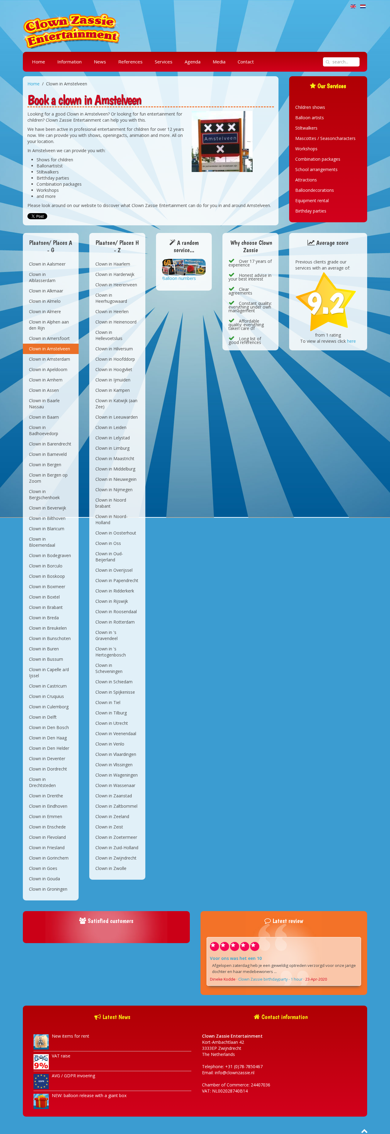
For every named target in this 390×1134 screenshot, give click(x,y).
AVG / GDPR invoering (73, 1076)
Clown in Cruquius (46, 696)
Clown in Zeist (109, 827)
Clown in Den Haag (48, 738)
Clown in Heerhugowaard (111, 298)
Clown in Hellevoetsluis (108, 335)
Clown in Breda (44, 618)
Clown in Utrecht (111, 723)
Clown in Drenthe (46, 796)
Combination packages (317, 159)
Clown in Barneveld (48, 454)
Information (69, 62)
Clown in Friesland (47, 847)
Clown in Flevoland (47, 837)
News (100, 62)
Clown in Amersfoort (49, 338)
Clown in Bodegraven (50, 555)
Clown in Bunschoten (50, 638)
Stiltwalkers (306, 128)
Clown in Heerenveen (116, 285)
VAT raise (61, 1056)
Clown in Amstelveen (49, 349)
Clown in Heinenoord (115, 322)
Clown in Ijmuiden (112, 380)
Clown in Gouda (44, 879)
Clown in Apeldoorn (48, 369)
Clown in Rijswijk (111, 601)
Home (38, 62)
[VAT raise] (41, 1061)
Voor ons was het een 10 (236, 958)
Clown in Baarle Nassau (44, 404)
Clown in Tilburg (111, 713)
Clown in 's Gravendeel (106, 635)
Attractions (306, 180)
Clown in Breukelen (48, 628)
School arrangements (316, 169)
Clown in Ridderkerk (114, 591)
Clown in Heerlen (112, 311)
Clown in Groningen (48, 889)
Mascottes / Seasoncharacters (325, 138)
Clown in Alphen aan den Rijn (49, 325)
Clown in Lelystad (112, 438)
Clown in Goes (43, 868)
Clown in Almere (45, 311)
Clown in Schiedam (114, 682)
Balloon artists (309, 117)
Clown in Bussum (46, 659)
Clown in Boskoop (47, 576)
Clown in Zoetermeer (116, 837)
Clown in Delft (43, 717)
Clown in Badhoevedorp (43, 430)
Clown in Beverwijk (47, 508)
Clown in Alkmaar (46, 291)
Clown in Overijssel (114, 570)
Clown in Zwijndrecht (115, 858)
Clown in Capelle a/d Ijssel (49, 672)
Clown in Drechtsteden (42, 782)
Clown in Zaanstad (113, 796)
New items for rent (70, 1036)
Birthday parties (310, 211)
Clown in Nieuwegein (115, 479)
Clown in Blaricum (46, 528)
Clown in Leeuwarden (116, 417)
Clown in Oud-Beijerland (109, 557)
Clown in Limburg (112, 448)
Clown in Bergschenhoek (44, 494)
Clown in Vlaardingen (115, 754)
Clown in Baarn (44, 417)
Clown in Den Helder (49, 748)
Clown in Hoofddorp (115, 359)
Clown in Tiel (107, 702)
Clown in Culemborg (49, 707)
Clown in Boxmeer (47, 586)
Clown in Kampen (112, 390)
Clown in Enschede (47, 827)
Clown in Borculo (45, 566)
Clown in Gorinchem (49, 858)
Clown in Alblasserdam (42, 277)
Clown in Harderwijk (114, 274)
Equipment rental (312, 200)
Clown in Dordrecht (48, 769)
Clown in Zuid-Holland (116, 847)
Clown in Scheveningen (108, 668)
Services (163, 62)
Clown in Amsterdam (49, 359)
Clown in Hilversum (114, 349)
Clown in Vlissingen (114, 764)
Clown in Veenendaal (115, 733)
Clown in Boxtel (44, 597)
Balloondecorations (314, 190)
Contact (246, 62)
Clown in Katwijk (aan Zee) (116, 404)
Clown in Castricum (48, 686)
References (130, 62)
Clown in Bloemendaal (42, 542)
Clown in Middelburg (115, 469)
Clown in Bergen (45, 464)
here (351, 341)
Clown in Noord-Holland (111, 519)
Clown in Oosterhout (115, 533)
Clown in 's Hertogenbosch (110, 652)
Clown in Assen (44, 390)
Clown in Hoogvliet (113, 369)
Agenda (192, 62)
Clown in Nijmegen (114, 489)
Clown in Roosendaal (116, 611)
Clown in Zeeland (112, 816)
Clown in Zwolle (110, 868)
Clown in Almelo (45, 301)
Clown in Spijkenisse (115, 692)
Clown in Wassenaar (115, 785)
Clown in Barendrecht (50, 444)
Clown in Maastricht (114, 458)
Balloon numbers (179, 278)
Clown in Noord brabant (110, 503)
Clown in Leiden (110, 427)
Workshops (306, 149)
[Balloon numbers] (184, 267)
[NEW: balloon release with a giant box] (41, 1101)
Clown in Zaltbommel (116, 806)
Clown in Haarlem (112, 264)
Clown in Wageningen (116, 775)
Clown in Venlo (109, 744)
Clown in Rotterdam (115, 622)
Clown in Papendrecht (116, 580)
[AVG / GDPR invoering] (41, 1081)
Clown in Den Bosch (49, 727)
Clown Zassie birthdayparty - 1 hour (270, 979)
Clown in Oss (108, 543)
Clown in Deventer (47, 758)
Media (219, 62)
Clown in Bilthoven (47, 518)
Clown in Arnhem (45, 380)
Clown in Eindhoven (48, 806)
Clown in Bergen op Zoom (48, 478)
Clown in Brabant (46, 607)
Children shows (310, 107)
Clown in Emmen (45, 816)
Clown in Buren (44, 649)
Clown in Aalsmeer (47, 264)
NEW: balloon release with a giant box (89, 1095)
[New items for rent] (41, 1041)
